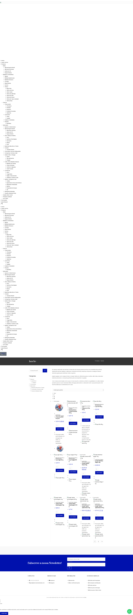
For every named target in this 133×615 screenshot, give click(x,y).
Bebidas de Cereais (11, 163)
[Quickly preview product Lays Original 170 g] (69, 456)
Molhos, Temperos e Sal (10, 179)
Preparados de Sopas (12, 188)
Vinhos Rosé (9, 100)
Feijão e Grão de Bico (12, 175)
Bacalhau (9, 123)
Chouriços (9, 106)
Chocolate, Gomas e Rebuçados (13, 151)
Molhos (8, 186)
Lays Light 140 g (59, 460)
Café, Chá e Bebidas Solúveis (12, 161)
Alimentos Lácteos (9, 69)
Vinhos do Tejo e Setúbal (12, 99)
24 (54, 396)
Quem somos (4, 62)
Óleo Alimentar (10, 158)
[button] (2, 204)
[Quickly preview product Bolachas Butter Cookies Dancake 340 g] (69, 406)
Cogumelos (9, 174)
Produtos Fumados (11, 111)
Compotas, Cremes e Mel (11, 153)
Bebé (4, 66)
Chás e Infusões (10, 165)
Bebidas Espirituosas (9, 78)
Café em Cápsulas (11, 167)
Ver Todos (5, 198)
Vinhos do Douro (10, 97)
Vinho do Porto (10, 90)
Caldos (8, 181)
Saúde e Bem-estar (8, 195)
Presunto (9, 109)
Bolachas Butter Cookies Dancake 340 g (73, 411)
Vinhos (6, 86)
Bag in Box (9, 88)
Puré (8, 144)
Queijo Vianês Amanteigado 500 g (73, 505)
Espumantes (8, 83)
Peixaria (7, 121)
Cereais (7, 148)
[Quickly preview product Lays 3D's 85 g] (95, 403)
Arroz (8, 137)
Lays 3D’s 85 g (98, 406)
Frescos (5, 102)
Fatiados (9, 107)
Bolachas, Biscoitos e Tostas (11, 146)
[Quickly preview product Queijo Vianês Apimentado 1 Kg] (82, 502)
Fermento (9, 141)
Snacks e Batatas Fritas (10, 193)
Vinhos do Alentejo (11, 93)
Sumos (6, 85)
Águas (6, 76)
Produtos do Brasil (7, 196)
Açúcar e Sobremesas (10, 127)
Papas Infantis (8, 73)
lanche (102, 361)
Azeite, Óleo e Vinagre (10, 155)
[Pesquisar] (45, 370)
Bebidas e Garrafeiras (8, 74)
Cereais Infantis (10, 149)
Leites (8, 116)
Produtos (3, 64)
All (54, 398)
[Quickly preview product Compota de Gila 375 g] (82, 404)
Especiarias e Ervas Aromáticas (14, 182)
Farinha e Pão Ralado (12, 139)
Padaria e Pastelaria (9, 120)
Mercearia (5, 125)
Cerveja (7, 81)
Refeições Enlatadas (10, 191)
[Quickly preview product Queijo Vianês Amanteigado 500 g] (69, 501)
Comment (69, 562)
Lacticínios (7, 114)
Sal (7, 189)
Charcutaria (8, 104)
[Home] (93, 361)
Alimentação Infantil (10, 67)
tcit (85, 597)
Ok (69, 567)
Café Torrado (10, 168)
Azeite (8, 156)
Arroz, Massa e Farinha (10, 135)
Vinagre (8, 160)
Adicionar (60, 428)
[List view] (53, 387)
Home (2, 60)
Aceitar (4, 613)
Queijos (8, 118)
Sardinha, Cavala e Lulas (12, 177)
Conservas (7, 170)
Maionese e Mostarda (12, 184)
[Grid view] (52, 387)
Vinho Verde (9, 92)
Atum (8, 172)
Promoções (4, 200)
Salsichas (9, 113)
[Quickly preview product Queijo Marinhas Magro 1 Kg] (95, 458)
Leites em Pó (8, 71)
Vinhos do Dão (10, 95)
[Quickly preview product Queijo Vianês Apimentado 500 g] (95, 502)
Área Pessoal (4, 202)
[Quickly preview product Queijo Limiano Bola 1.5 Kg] (82, 460)
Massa (8, 142)
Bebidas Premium (9, 79)
